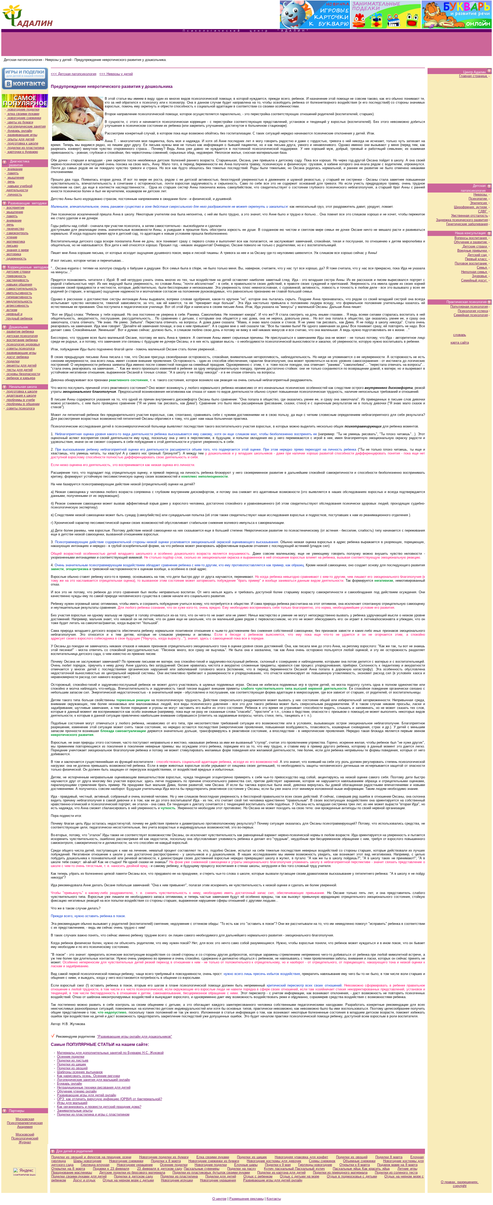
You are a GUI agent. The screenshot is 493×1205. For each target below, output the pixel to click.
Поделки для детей (220, 1176)
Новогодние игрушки (177, 1180)
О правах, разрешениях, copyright (460, 1184)
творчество (15, 229)
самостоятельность (21, 288)
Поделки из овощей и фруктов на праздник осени (91, 1157)
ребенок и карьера (20, 378)
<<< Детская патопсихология (73, 74)
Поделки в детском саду (133, 1176)
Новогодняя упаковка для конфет (301, 1157)
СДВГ (483, 211)
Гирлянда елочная (95, 1165)
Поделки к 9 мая (278, 1165)
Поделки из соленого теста (396, 1172)
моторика (13, 254)
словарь (459, 335)
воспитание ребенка (22, 340)
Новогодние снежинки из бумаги (213, 1161)
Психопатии (478, 198)
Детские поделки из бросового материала (132, 1172)
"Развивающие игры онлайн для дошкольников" (134, 1036)
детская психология (22, 336)
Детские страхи (475, 246)
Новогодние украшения (218, 1180)
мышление (15, 177)
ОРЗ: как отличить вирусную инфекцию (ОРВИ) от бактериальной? (109, 1099)
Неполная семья (474, 272)
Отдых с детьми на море (299, 1176)
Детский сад (478, 255)
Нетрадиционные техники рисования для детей (93, 1087)
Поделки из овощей (72, 1068)
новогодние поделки (23, 109)
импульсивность (18, 293)
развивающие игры (22, 135)
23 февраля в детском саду (159, 1169)
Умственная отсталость (469, 215)
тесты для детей (19, 370)
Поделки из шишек (71, 1064)
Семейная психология (471, 315)
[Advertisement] (246, 44)
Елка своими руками (212, 1157)
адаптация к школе (21, 395)
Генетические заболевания (467, 224)
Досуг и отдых (84, 1180)
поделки (13, 361)
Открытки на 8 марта (68, 1169)
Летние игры (407, 1169)
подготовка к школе (22, 143)
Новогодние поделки (211, 1165)
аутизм (11, 310)
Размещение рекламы (246, 1199)
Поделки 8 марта (389, 1157)
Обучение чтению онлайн (77, 1091)
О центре (219, 1199)
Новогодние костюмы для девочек (274, 1161)
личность (14, 194)
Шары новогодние (87, 1161)
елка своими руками (23, 114)
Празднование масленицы (71, 1172)
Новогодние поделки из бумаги (163, 1157)
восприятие (15, 207)
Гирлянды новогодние (315, 1165)
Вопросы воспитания (471, 238)
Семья (482, 267)
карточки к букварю (22, 152)
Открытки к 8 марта (354, 1165)
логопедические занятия (26, 126)
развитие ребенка (20, 331)
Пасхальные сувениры (202, 1169)
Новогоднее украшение (135, 1165)
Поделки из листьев (72, 1060)
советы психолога (20, 348)
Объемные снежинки (359, 1161)
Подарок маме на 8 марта (397, 1165)
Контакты (274, 1199)
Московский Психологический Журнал (24, 1138)
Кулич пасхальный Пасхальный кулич (294, 1169)
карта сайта (460, 342)
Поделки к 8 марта (166, 1161)
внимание (15, 169)
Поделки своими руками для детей (79, 1176)
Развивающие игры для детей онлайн (86, 1095)
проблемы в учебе (20, 400)
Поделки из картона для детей (281, 1172)
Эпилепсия (479, 203)
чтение (11, 237)
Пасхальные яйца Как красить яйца (361, 1169)
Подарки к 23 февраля (111, 1169)
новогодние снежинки (24, 118)
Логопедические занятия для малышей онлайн (93, 1080)
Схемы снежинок (322, 1161)
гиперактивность (18, 297)
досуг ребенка (17, 357)
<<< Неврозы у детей (116, 74)
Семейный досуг (474, 280)
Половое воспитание (471, 263)
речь (11, 182)
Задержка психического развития (462, 220)
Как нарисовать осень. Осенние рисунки (88, 1076)
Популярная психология (469, 306)
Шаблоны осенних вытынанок (80, 1072)
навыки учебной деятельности (18, 188)
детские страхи (17, 271)
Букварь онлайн (69, 1083)
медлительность (18, 301)
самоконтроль (17, 233)
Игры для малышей (72, 1103)
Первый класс (476, 259)
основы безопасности (23, 374)
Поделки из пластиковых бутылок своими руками (211, 1172)
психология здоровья (23, 344)
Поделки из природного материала (340, 1172)
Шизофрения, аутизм (471, 207)
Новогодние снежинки (126, 1161)
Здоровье (480, 276)
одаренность (16, 258)
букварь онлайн (19, 131)
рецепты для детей (21, 365)
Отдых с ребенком (257, 1176)
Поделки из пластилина (179, 1176)
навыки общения (18, 284)
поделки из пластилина (25, 148)
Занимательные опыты (74, 1110)
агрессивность (17, 305)
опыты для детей (20, 139)
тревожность (15, 276)
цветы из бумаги (20, 122)
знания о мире (17, 250)
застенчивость (17, 280)
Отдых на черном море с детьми (128, 1180)
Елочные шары (246, 1165)
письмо (12, 246)
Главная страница (473, 76)
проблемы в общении (23, 404)
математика (15, 241)
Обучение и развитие (471, 242)
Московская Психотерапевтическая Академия (25, 1123)
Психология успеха (473, 311)
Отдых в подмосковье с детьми (352, 1176)
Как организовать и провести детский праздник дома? (99, 1107)
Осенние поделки (70, 1056)
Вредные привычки (472, 250)
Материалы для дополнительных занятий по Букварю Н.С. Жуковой (110, 1053)
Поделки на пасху (241, 1169)
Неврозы (480, 194)
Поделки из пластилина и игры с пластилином (93, 1114)
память (13, 173)
